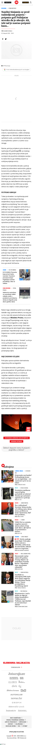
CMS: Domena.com (21, 738)
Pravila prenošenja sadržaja (15, 720)
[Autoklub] (16, 694)
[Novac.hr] (16, 698)
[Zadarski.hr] (11, 710)
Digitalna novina (11, 726)
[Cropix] (17, 702)
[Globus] (12, 682)
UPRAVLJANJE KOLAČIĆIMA (16, 732)
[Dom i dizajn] (23, 690)
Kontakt (10, 724)
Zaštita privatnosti (11, 722)
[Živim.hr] (21, 682)
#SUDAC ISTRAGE (16, 441)
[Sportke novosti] (22, 678)
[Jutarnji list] (16, 674)
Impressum (22, 722)
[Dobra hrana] (13, 690)
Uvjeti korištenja (15, 718)
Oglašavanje (19, 724)
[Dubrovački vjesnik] (16, 706)
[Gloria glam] (20, 686)
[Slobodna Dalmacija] (16, 2)
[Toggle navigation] (2, 2)
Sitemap (24, 726)
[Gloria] (14, 686)
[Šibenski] (22, 710)
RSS (19, 726)
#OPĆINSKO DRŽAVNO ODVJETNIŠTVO (16, 438)
